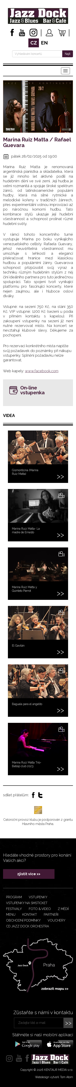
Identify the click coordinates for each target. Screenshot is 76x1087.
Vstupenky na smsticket (26, 903)
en (44, 43)
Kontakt (29, 914)
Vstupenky (38, 897)
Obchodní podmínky (23, 920)
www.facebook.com (41, 371)
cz (33, 43)
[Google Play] (28, 1043)
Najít (67, 53)
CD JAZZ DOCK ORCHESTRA (27, 926)
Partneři (51, 914)
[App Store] (59, 1043)
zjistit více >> (28, 874)
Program (14, 897)
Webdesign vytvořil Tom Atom (54, 1077)
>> (68, 1022)
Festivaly (14, 909)
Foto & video (40, 909)
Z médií (63, 909)
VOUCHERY (56, 920)
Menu (10, 914)
